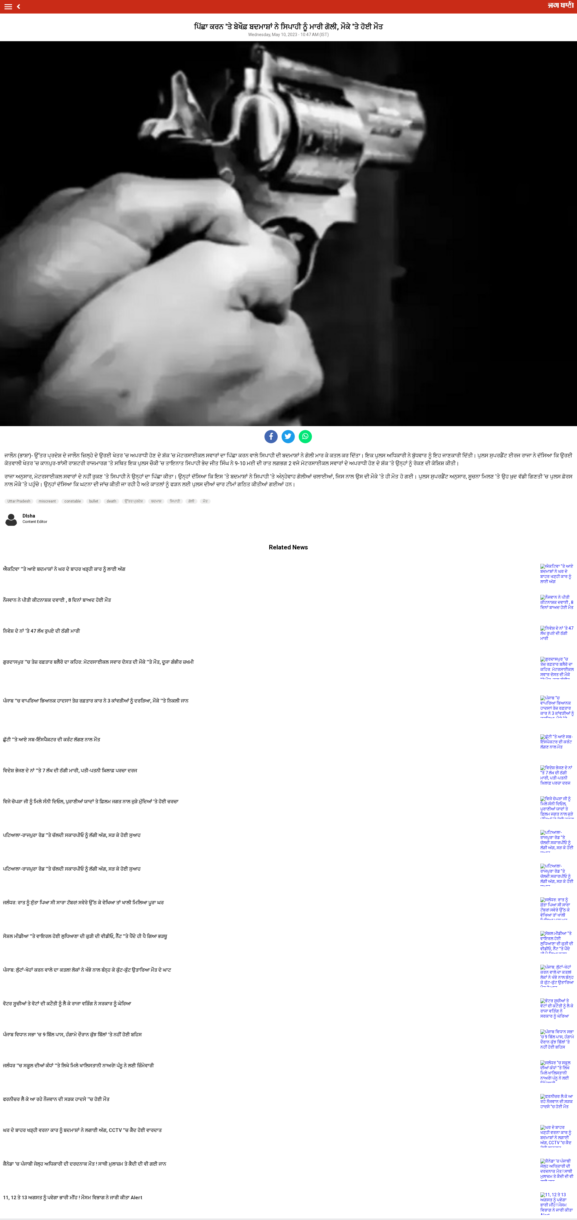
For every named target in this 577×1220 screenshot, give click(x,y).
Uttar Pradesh (19, 501)
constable (72, 501)
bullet (93, 501)
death (111, 501)
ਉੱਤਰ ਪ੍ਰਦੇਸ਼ (134, 501)
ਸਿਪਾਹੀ (175, 501)
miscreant (47, 501)
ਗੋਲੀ (191, 501)
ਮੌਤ (205, 501)
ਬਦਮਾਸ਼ (156, 501)
